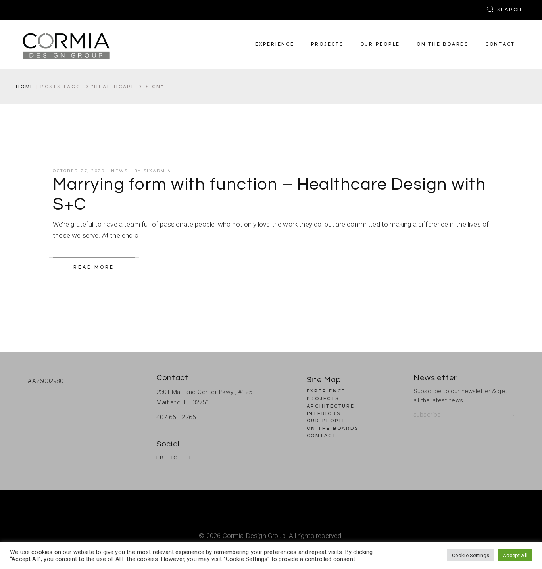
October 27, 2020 (79, 170)
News (119, 170)
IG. (175, 458)
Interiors (324, 413)
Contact (321, 435)
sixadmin (158, 170)
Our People (327, 420)
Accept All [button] (515, 555)
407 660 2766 (176, 417)
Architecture (331, 406)
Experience (326, 391)
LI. (189, 458)
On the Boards (333, 428)
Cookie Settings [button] (471, 555)
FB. (161, 458)
